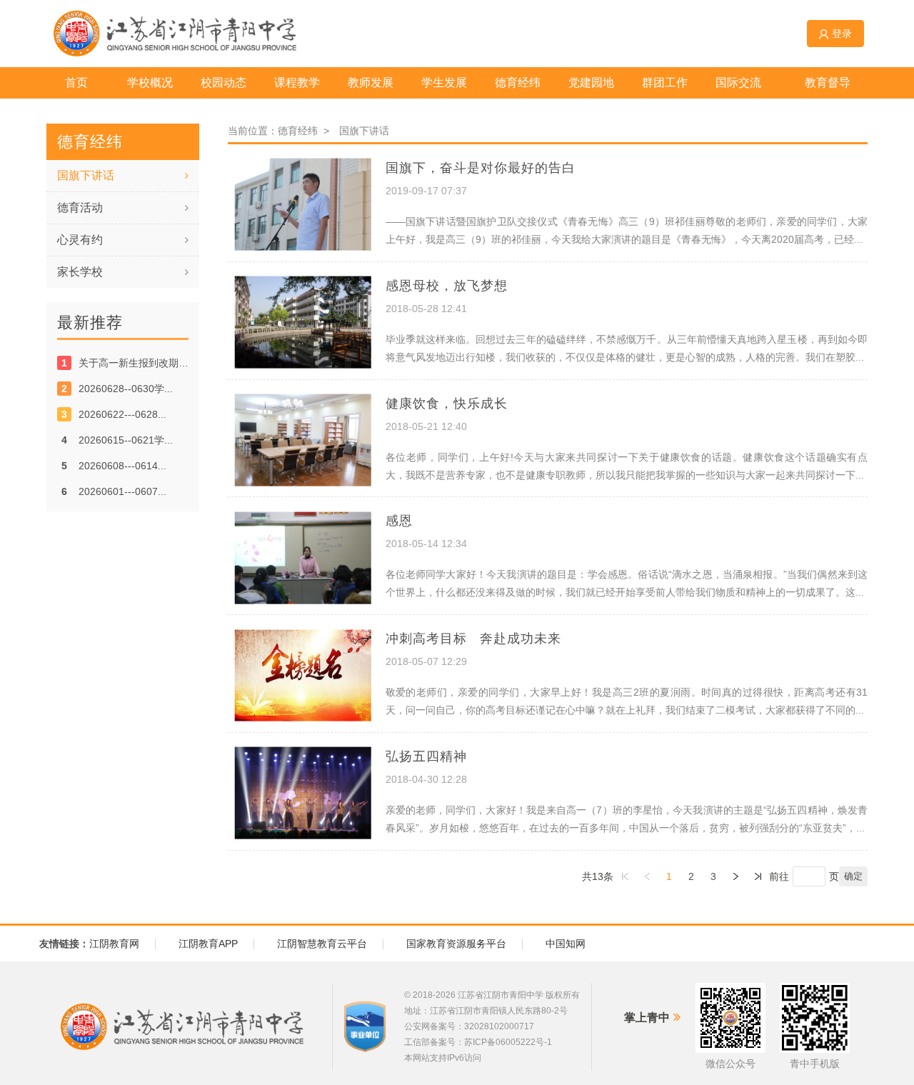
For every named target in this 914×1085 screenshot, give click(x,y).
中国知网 (566, 943)
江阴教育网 (114, 943)
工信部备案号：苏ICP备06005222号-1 (478, 1042)
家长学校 (80, 272)
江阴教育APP (208, 943)
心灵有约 (80, 240)
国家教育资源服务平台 (456, 943)
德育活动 (80, 207)
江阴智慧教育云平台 (322, 943)
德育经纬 (300, 130)
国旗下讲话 (85, 175)
